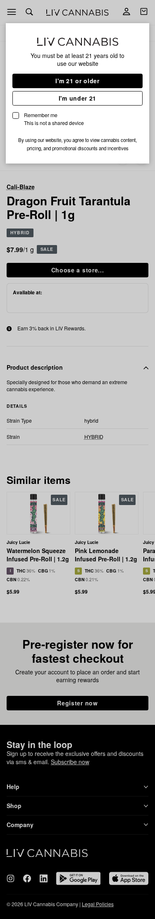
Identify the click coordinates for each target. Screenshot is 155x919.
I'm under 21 (77, 98)
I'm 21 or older (77, 81)
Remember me (54, 118)
